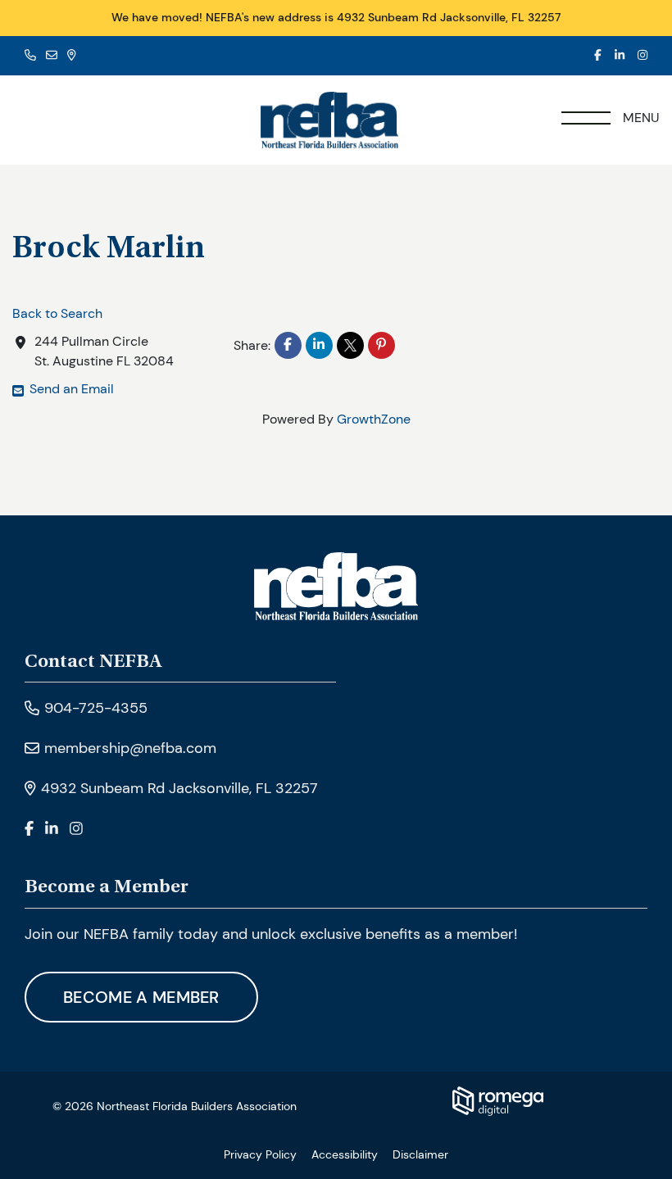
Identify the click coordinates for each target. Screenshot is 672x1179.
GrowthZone (374, 419)
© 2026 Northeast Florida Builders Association (174, 1106)
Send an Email (72, 388)
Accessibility (344, 1154)
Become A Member (141, 997)
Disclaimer (420, 1154)
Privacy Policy (260, 1154)
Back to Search (57, 313)
